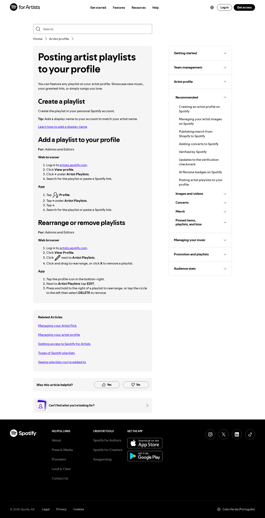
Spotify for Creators (107, 449)
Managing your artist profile (59, 334)
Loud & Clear (61, 468)
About (56, 440)
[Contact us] (146, 405)
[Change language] (212, 7)
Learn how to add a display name (62, 126)
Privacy (61, 509)
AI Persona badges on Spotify (200, 172)
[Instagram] (210, 434)
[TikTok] (250, 434)
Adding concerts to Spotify (198, 144)
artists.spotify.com (73, 165)
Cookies (78, 509)
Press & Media (62, 449)
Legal (46, 509)
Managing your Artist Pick (57, 325)
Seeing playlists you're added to (62, 362)
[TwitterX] (224, 434)
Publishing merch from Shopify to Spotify (195, 133)
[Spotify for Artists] (25, 7)
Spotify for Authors (107, 440)
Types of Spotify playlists (56, 353)
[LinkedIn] (237, 434)
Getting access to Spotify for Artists (64, 343)
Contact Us (60, 478)
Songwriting (102, 459)
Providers (59, 459)
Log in (224, 7)
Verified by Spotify (193, 151)
